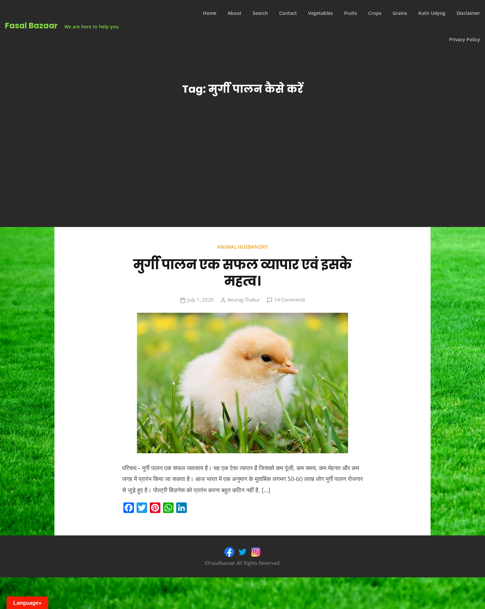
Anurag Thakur (244, 299)
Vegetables (320, 13)
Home (209, 13)
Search (260, 13)
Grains (400, 13)
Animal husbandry (242, 246)
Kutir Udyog (431, 13)
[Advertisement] (242, 177)
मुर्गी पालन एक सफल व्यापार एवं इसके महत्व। (242, 272)
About (235, 13)
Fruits (350, 13)
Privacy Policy (464, 39)
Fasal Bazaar (31, 25)
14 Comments (289, 299)
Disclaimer (468, 13)
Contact (288, 13)
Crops (374, 13)
